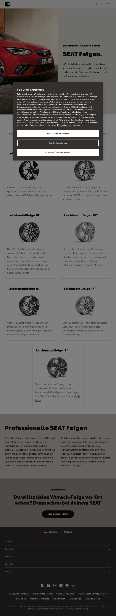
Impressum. (76, 125)
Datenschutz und (64, 125)
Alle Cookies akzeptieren (58, 133)
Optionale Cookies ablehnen (58, 152)
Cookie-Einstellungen (58, 143)
